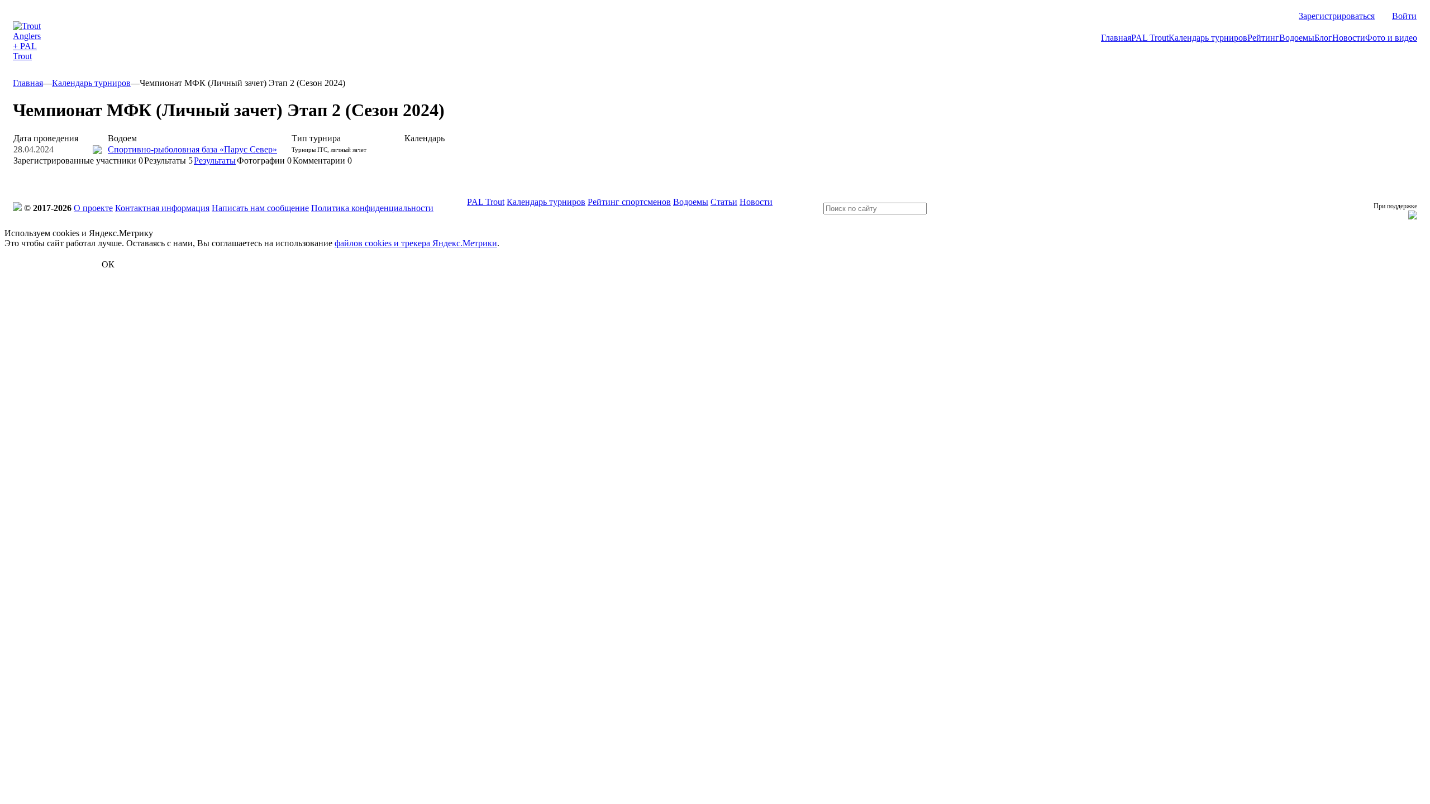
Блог (1323, 37)
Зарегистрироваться (1337, 16)
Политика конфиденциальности (372, 208)
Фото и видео (1391, 37)
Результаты (168, 160)
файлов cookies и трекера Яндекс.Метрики (416, 243)
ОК (108, 264)
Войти (1404, 16)
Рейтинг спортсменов (629, 202)
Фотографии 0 (264, 160)
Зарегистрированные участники (78, 160)
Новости (1348, 37)
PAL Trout (1150, 37)
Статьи (724, 202)
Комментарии (322, 160)
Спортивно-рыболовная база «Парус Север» (192, 149)
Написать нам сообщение (260, 208)
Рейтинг (1263, 37)
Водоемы (1296, 37)
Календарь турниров (1208, 37)
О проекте (93, 208)
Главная (1116, 37)
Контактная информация (162, 208)
